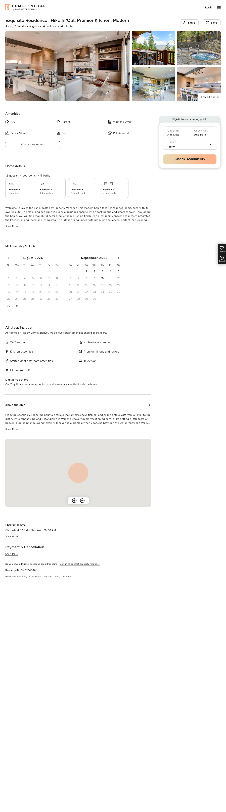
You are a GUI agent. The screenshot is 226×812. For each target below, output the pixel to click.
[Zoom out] (82, 500)
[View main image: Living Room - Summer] (67, 66)
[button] (8, 305)
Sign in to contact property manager (80, 564)
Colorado (47, 576)
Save (214, 22)
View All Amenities (33, 144)
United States (34, 576)
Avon (56, 576)
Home (8, 576)
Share (191, 22)
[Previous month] (8, 258)
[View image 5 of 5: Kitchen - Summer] (199, 84)
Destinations (19, 576)
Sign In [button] (208, 7)
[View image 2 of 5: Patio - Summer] (153, 48)
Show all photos (209, 97)
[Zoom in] (74, 500)
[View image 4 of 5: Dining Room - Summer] (153, 84)
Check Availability (189, 159)
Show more (11, 226)
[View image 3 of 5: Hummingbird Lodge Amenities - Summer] (199, 48)
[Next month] (119, 258)
